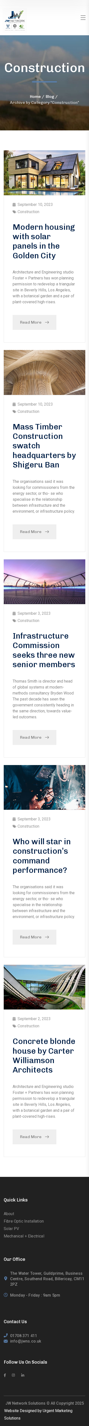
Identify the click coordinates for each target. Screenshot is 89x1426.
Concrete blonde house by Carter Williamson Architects (44, 1056)
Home (35, 96)
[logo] (14, 20)
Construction (28, 211)
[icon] (5, 1375)
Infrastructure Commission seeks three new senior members (44, 650)
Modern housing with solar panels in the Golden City (44, 241)
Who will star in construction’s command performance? (42, 856)
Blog (50, 96)
